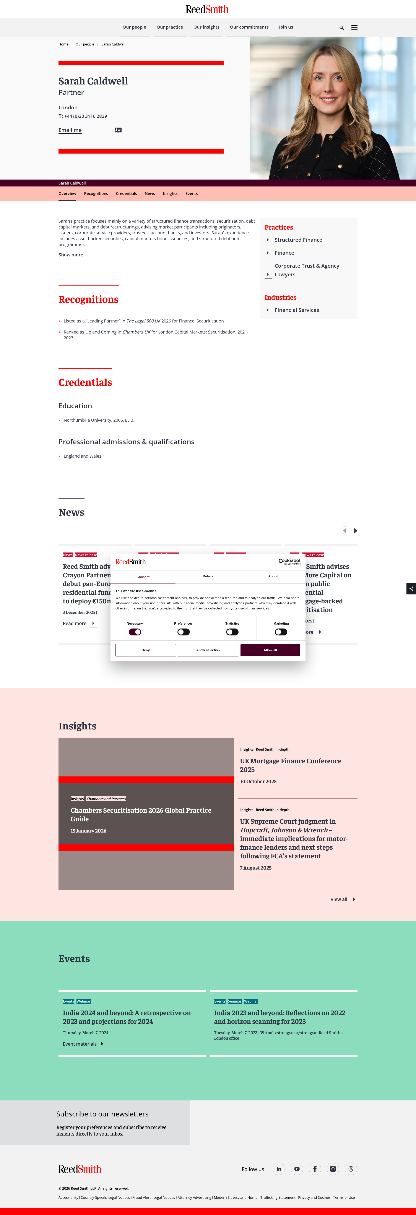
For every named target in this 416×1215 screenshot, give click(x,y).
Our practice (170, 27)
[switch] (183, 632)
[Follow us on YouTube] (297, 1169)
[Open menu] (354, 28)
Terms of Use (344, 1197)
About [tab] (273, 576)
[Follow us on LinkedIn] (279, 1169)
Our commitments (249, 27)
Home (63, 44)
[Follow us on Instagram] (333, 1169)
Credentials (126, 193)
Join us (286, 27)
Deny (146, 650)
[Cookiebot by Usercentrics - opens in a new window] (282, 562)
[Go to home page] (208, 9)
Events (191, 193)
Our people (134, 27)
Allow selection (208, 650)
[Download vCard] (118, 130)
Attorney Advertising (194, 1197)
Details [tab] (208, 576)
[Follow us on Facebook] (315, 1169)
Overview (67, 193)
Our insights (206, 27)
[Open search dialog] (341, 28)
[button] (356, 530)
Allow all (270, 650)
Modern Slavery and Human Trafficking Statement (255, 1197)
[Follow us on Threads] (351, 1169)
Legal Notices (164, 1197)
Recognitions (96, 193)
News (150, 193)
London (68, 107)
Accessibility (68, 1197)
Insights (170, 193)
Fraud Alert (142, 1197)
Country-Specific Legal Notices (105, 1197)
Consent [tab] (143, 577)
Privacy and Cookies (314, 1197)
